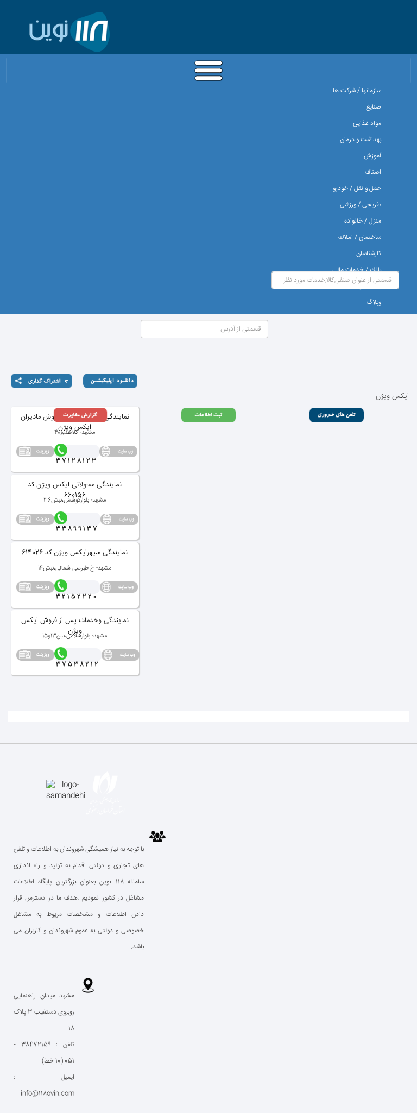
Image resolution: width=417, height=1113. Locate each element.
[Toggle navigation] (208, 70)
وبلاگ (374, 303)
